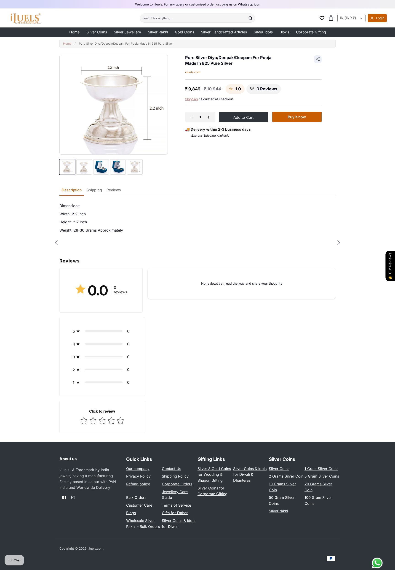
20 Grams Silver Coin (318, 487)
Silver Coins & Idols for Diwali (178, 523)
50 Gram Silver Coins (282, 500)
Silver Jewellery (127, 32)
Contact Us (171, 468)
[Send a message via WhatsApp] (377, 563)
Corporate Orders (177, 484)
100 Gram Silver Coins (318, 500)
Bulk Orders (136, 497)
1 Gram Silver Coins (321, 468)
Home (74, 32)
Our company (137, 468)
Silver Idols (263, 32)
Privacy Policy (138, 476)
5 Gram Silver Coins (321, 476)
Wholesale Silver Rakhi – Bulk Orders (143, 523)
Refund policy (138, 484)
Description (72, 190)
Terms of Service (176, 505)
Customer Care (139, 505)
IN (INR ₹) (348, 18)
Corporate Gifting (311, 32)
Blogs (284, 32)
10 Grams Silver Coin (282, 487)
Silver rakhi (278, 511)
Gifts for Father (175, 513)
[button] (102, 331)
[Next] (339, 242)
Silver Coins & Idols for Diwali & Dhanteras (250, 474)
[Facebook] (64, 497)
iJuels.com (192, 72)
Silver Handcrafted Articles (224, 32)
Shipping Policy (175, 476)
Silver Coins (96, 32)
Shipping (191, 99)
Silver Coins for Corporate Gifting (212, 491)
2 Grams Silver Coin (286, 476)
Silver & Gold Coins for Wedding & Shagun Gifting (214, 474)
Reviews (114, 190)
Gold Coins (184, 32)
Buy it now (297, 117)
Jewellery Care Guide (175, 494)
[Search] (250, 18)
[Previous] (56, 242)
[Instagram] (73, 497)
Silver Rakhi (158, 32)
